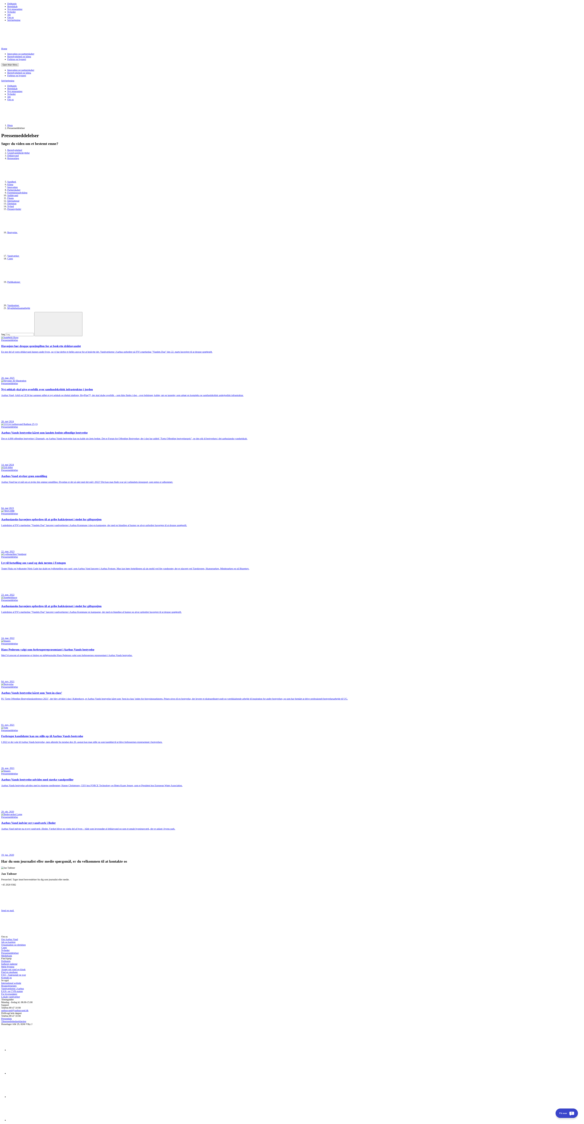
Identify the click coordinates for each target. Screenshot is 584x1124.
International (13, 201)
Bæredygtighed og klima (19, 56)
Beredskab (12, 6)
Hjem (10, 125)
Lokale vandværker (10, 996)
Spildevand (12, 195)
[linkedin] (30, 1050)
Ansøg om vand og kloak (13, 969)
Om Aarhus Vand (9, 939)
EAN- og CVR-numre (12, 991)
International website (11, 983)
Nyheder (11, 12)
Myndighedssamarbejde (18, 308)
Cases (10, 258)
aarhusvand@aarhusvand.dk (14, 1010)
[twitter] (30, 1096)
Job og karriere (8, 942)
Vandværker (13, 256)
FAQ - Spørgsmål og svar (13, 975)
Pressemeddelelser (10, 953)
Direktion (11, 203)
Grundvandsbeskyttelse (18, 153)
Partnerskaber (13, 190)
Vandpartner (13, 305)
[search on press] (58, 324)
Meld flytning (7, 966)
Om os (10, 17)
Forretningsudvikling (17, 192)
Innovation (12, 187)
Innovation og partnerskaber (20, 54)
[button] (10, 64)
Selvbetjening (13, 20)
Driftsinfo (12, 3)
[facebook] (30, 1073)
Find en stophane (9, 972)
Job (9, 14)
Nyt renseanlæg (14, 9)
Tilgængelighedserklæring (13, 1021)
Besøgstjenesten (9, 986)
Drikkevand (13, 155)
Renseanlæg (13, 158)
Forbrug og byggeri (16, 59)
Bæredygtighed (14, 150)
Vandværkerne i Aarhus (12, 988)
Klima (10, 184)
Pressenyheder (14, 209)
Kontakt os (6, 977)
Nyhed (10, 206)
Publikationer (14, 282)
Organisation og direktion (13, 945)
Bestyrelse (12, 232)
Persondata (6, 1018)
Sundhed (11, 181)
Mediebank (6, 955)
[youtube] (30, 1120)
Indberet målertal (9, 964)
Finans (10, 198)
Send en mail (7, 910)
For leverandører (9, 994)
